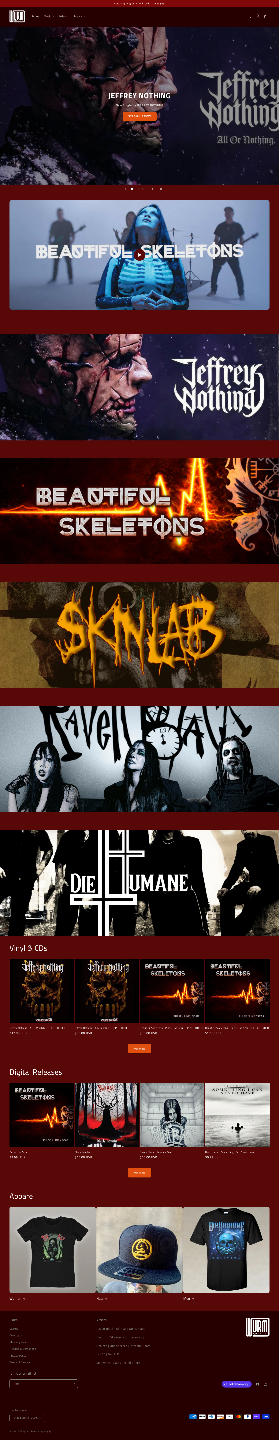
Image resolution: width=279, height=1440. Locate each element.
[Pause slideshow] (162, 189)
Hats (99, 1298)
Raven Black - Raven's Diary (156, 1152)
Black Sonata (82, 1152)
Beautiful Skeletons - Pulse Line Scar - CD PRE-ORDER (237, 1028)
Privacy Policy (17, 1355)
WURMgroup (24, 1431)
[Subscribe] (73, 1383)
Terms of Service (19, 1362)
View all (139, 1048)
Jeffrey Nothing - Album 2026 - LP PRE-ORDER (102, 1028)
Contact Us (16, 1335)
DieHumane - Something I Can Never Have (230, 1152)
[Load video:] (139, 255)
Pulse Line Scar (18, 1152)
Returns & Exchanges (22, 1349)
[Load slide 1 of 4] (126, 189)
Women (15, 1298)
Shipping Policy (18, 1342)
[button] (49, 16)
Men (186, 1298)
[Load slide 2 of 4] (132, 189)
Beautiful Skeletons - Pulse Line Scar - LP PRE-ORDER (171, 1028)
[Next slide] (152, 189)
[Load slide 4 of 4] (143, 189)
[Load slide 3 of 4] (137, 189)
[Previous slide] (117, 189)
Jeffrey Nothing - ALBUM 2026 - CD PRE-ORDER (37, 1028)
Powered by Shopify (41, 1431)
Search (13, 1329)
